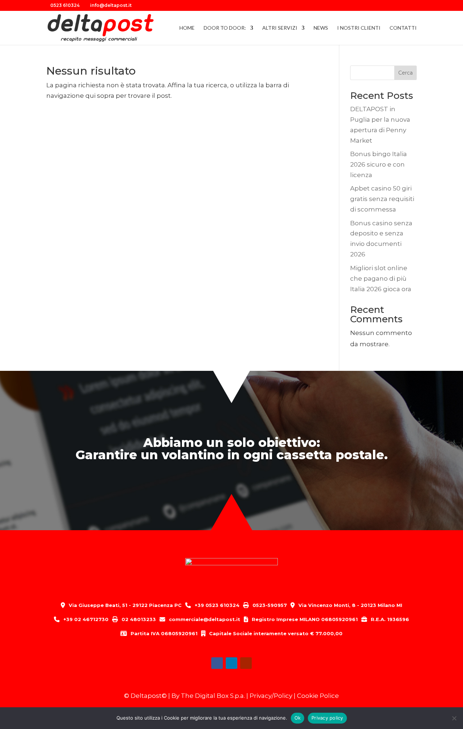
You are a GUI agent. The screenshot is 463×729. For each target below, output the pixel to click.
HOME (187, 28)
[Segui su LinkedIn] (231, 663)
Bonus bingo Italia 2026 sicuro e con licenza (378, 164)
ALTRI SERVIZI (279, 28)
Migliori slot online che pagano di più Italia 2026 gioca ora (380, 278)
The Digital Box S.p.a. (213, 695)
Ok (297, 718)
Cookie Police (318, 695)
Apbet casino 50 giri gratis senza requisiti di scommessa (382, 199)
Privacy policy (327, 718)
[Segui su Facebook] (217, 663)
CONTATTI (403, 28)
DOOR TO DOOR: (225, 28)
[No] (454, 718)
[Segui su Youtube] (246, 663)
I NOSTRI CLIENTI (359, 28)
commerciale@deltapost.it (204, 619)
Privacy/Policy (271, 695)
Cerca (405, 73)
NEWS (321, 28)
